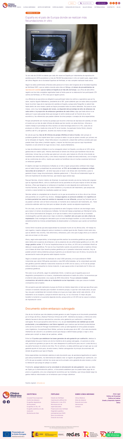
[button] (113, 435)
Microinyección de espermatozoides (56, 405)
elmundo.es (41, 383)
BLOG (72, 3)
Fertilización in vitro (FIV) (58, 402)
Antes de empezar (80, 400)
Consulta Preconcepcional (35, 398)
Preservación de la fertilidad (59, 409)
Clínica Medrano (80, 398)
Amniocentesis (31, 404)
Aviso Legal (116, 394)
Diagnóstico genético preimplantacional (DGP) (58, 412)
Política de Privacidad (113, 396)
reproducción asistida (33, 90)
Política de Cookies (114, 398)
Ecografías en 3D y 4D (33, 406)
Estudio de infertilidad (57, 398)
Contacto (78, 406)
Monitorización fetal (33, 413)
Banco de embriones (57, 415)
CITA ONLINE (101, 3)
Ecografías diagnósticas (34, 402)
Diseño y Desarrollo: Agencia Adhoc (111, 401)
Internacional (79, 404)
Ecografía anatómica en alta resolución (35, 410)
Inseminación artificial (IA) (59, 400)
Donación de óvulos (57, 417)
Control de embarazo (33, 400)
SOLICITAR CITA (87, 3)
